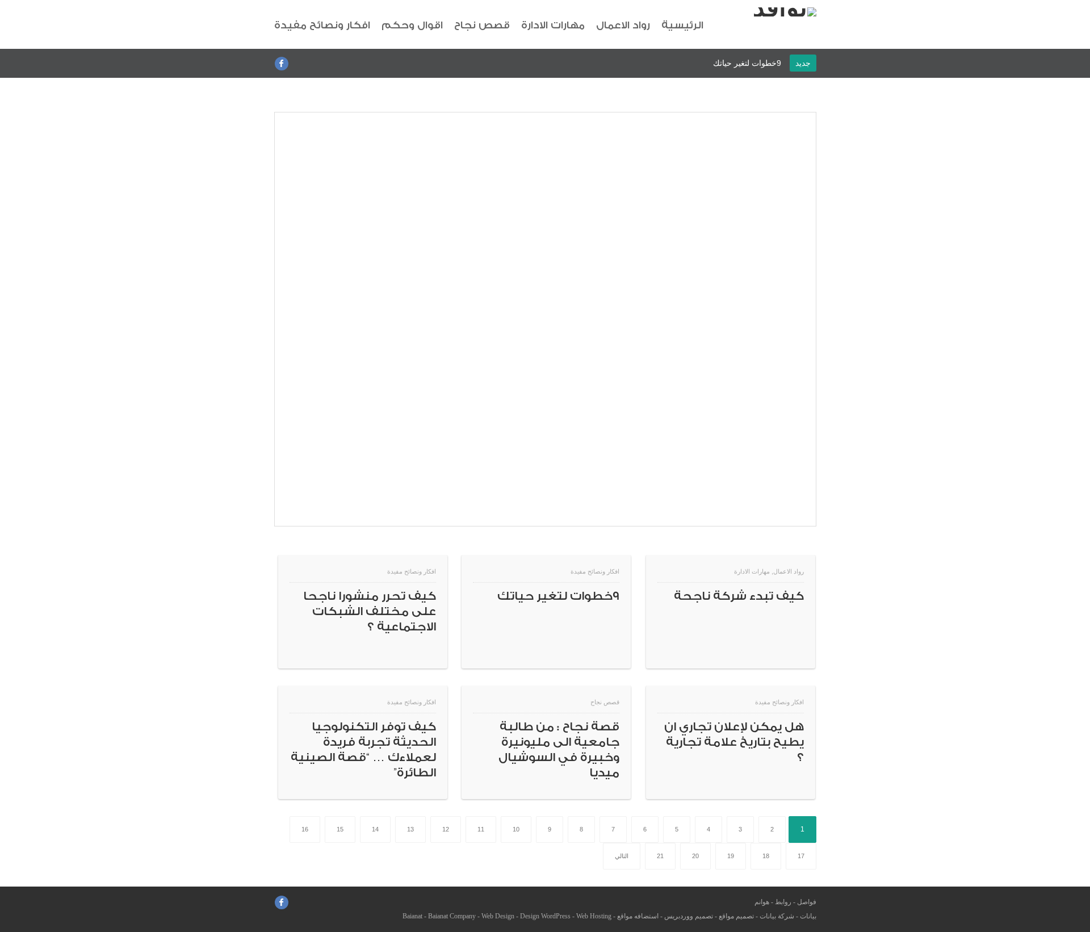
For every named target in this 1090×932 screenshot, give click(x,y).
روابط (783, 902)
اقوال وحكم (412, 25)
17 (801, 855)
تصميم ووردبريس (688, 916)
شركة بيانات (777, 916)
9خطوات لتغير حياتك (747, 63)
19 (730, 855)
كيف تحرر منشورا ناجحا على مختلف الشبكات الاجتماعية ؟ (369, 611)
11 (480, 829)
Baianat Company (452, 916)
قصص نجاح (482, 25)
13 (410, 829)
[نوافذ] (784, 11)
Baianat (412, 916)
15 (340, 829)
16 (304, 829)
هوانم (761, 902)
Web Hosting (593, 916)
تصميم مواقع (736, 916)
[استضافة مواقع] (545, 524)
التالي (621, 855)
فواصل (806, 902)
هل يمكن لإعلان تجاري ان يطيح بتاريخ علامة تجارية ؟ (734, 742)
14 (375, 829)
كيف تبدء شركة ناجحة (739, 596)
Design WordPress (545, 916)
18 (765, 855)
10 (516, 829)
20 (695, 855)
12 (445, 829)
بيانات (808, 916)
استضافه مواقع (638, 916)
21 (660, 855)
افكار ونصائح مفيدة (322, 25)
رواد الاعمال (623, 25)
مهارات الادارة (553, 25)
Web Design (497, 916)
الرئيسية (682, 25)
